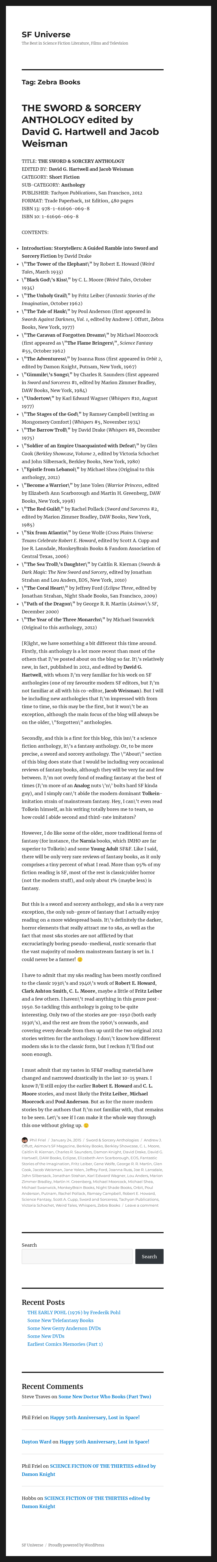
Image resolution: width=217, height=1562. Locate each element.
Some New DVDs (45, 1336)
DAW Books (50, 1158)
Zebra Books (108, 1205)
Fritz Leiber (81, 1163)
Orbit (138, 1187)
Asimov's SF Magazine (54, 1146)
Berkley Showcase (121, 1146)
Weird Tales (66, 1205)
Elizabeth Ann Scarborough (103, 1158)
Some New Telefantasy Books (60, 1320)
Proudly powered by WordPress (76, 1545)
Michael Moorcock (109, 1181)
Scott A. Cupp (65, 1199)
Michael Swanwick (39, 1187)
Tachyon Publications (139, 1199)
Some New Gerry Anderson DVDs (64, 1328)
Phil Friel (38, 1140)
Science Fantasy (36, 1199)
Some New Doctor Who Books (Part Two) (104, 1396)
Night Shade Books (114, 1187)
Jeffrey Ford (96, 1169)
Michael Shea (140, 1181)
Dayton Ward (36, 1442)
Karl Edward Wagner (106, 1175)
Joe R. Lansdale (148, 1169)
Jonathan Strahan (69, 1175)
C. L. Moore (149, 1146)
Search (29, 1245)
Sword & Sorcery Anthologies (112, 1140)
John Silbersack (36, 1175)
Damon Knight (107, 1152)
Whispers (87, 1205)
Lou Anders (137, 1175)
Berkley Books (90, 1146)
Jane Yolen (74, 1169)
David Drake (134, 1152)
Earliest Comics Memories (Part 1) (65, 1344)
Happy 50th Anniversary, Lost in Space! (95, 1417)
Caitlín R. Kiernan (38, 1152)
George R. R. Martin (134, 1163)
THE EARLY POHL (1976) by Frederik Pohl (73, 1312)
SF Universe (46, 34)
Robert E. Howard (139, 1193)
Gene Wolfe (104, 1163)
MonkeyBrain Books (76, 1187)
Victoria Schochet (38, 1205)
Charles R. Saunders (73, 1152)
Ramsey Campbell (104, 1193)
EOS (134, 1158)
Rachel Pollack (71, 1193)
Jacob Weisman (47, 1169)
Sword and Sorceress (98, 1199)
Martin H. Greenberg (72, 1181)
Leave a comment (142, 1205)
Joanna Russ (120, 1169)
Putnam (49, 1193)
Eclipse (69, 1158)
